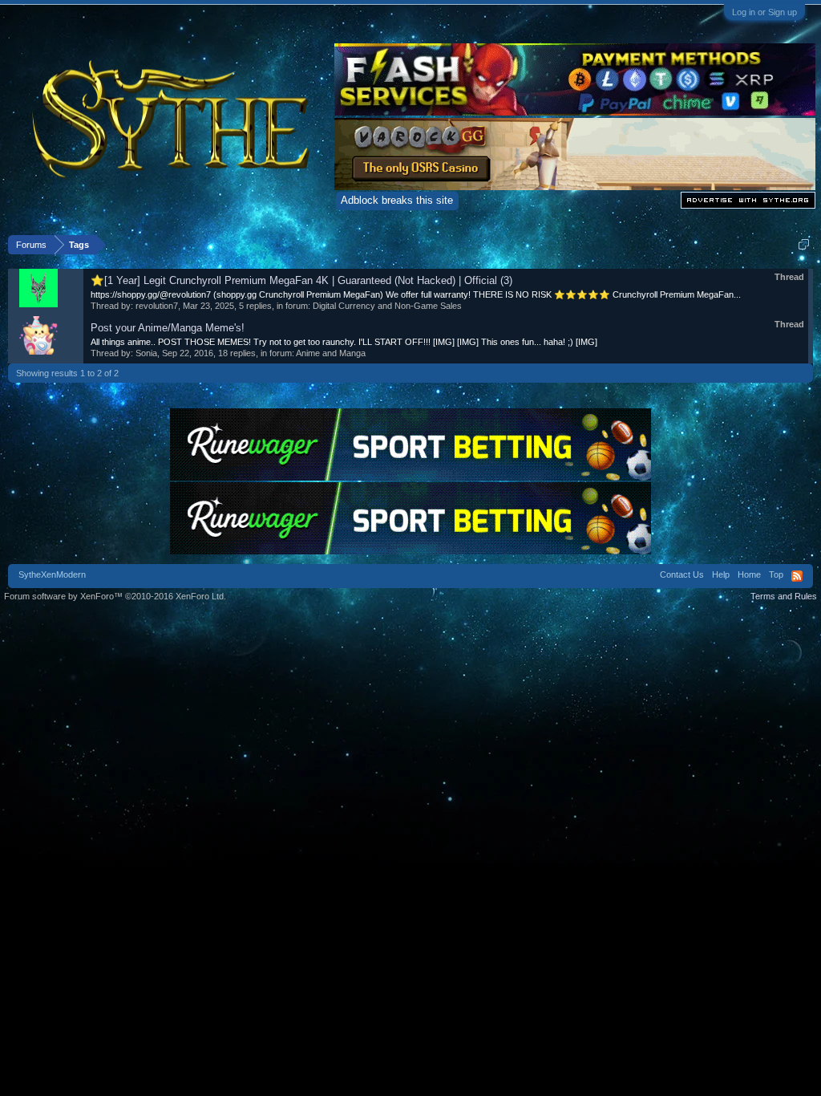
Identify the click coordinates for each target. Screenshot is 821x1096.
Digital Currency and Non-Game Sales (387, 306)
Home (749, 574)
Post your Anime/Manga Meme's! (168, 328)
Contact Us (682, 574)
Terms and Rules (783, 596)
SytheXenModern (52, 574)
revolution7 (156, 306)
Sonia (146, 353)
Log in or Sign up (764, 12)
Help (721, 574)
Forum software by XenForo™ (115, 596)
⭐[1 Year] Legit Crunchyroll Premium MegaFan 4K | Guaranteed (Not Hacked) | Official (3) (301, 280)
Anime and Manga (331, 353)
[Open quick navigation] (804, 244)
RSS (797, 576)
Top (776, 574)
